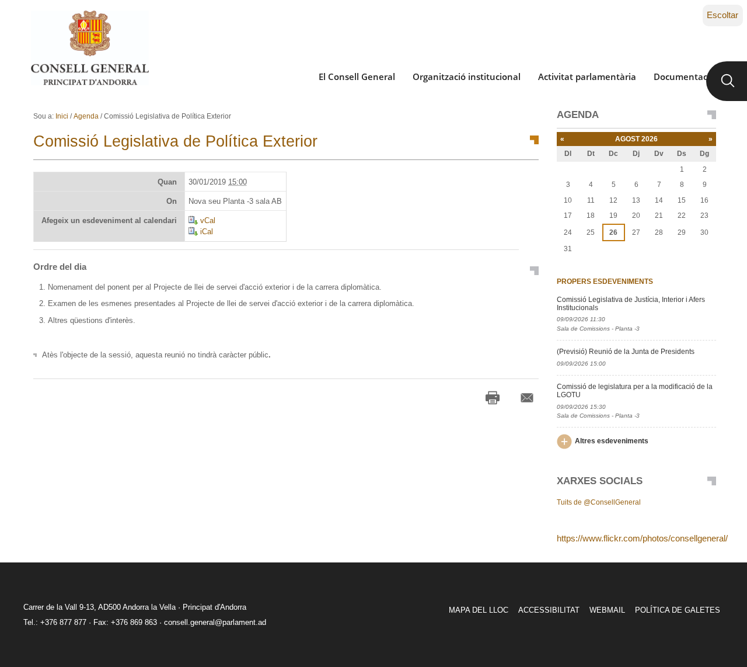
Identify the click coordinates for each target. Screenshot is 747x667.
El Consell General (357, 76)
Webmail (607, 610)
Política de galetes (677, 610)
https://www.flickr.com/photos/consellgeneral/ (642, 538)
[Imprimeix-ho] (492, 397)
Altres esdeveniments (611, 441)
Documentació (684, 76)
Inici (61, 116)
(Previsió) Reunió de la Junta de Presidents (625, 352)
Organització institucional (467, 76)
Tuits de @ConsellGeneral (599, 502)
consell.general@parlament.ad (215, 622)
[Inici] (89, 48)
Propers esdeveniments (605, 281)
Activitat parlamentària (587, 76)
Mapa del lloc (478, 610)
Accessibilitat (549, 610)
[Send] (527, 397)
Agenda (86, 116)
